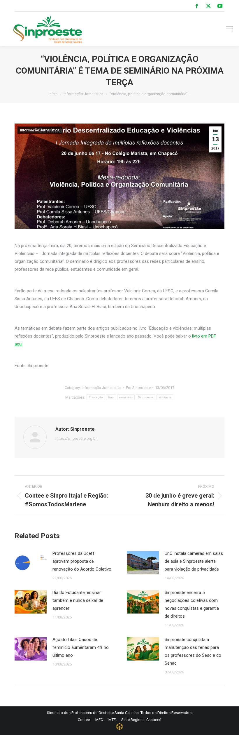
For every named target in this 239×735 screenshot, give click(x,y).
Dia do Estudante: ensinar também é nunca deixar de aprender (77, 600)
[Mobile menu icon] (229, 29)
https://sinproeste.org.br (76, 438)
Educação (96, 397)
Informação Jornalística (39, 130)
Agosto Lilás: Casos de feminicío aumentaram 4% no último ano (80, 647)
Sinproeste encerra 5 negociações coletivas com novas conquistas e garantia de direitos (192, 604)
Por (138, 387)
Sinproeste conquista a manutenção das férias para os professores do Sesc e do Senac (193, 651)
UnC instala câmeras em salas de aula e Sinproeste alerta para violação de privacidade (194, 561)
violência (165, 397)
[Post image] (31, 562)
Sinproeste (145, 397)
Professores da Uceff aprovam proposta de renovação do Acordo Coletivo (81, 561)
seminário (126, 397)
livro (111, 397)
